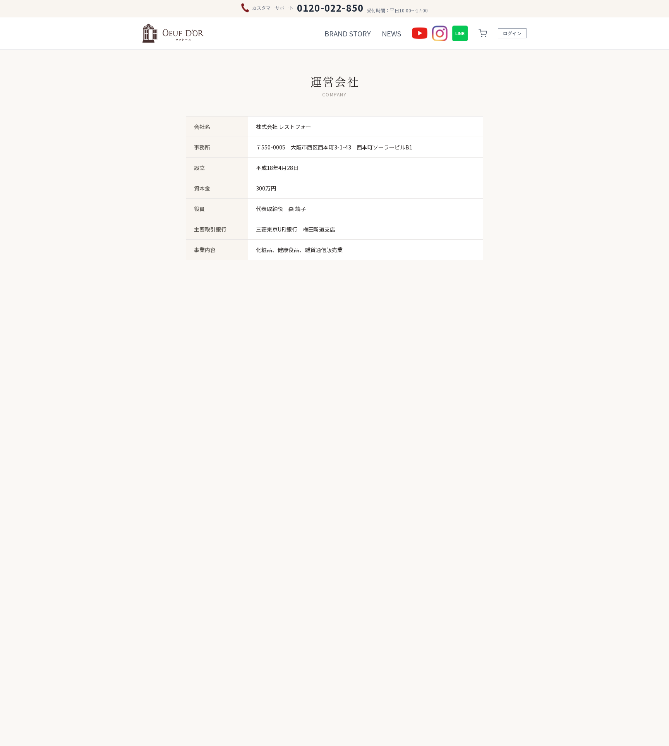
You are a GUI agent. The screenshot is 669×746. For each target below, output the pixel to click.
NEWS (391, 33)
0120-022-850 (330, 7)
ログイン (512, 33)
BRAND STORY (347, 33)
